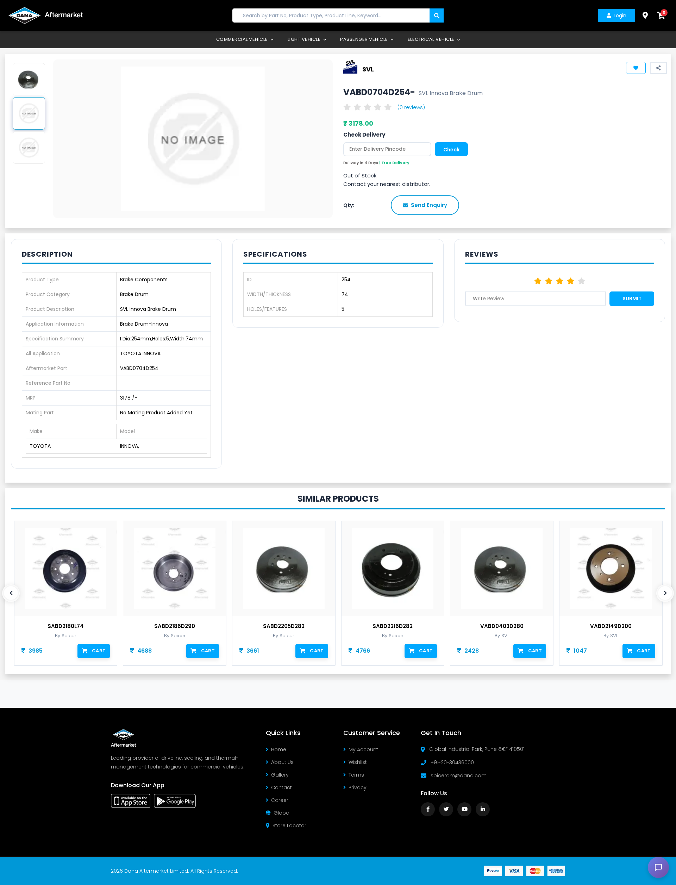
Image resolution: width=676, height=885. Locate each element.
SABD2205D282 (284, 626)
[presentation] (11, 593)
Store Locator (289, 825)
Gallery (280, 774)
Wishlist (358, 762)
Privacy (358, 787)
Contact (281, 787)
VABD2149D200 (611, 626)
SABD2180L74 (66, 626)
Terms (356, 774)
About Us (282, 762)
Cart (99, 650)
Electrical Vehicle (432, 39)
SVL (368, 68)
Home (278, 749)
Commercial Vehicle (242, 39)
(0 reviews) (411, 107)
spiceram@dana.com (459, 775)
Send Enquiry (429, 205)
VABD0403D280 (502, 626)
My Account (363, 749)
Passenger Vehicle (364, 39)
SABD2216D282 (393, 626)
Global (282, 812)
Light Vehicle (305, 39)
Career (279, 800)
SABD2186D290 (174, 626)
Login (620, 15)
